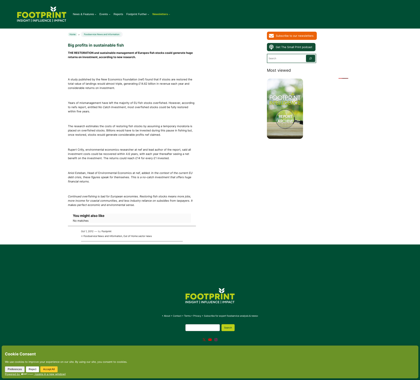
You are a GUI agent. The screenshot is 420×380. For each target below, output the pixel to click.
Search (228, 327)
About (167, 315)
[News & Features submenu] (95, 14)
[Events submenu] (109, 14)
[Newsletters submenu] (169, 14)
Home (73, 34)
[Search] (310, 58)
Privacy (197, 315)
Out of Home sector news (137, 236)
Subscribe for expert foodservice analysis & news (230, 315)
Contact (177, 315)
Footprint (106, 231)
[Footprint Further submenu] (148, 14)
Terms (187, 315)
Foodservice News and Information (101, 34)
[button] (292, 36)
